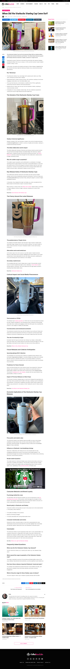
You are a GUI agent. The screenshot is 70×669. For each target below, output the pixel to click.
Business (22, 4)
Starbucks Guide (6, 10)
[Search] (67, 4)
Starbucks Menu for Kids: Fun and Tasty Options (34, 618)
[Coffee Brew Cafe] (8, 4)
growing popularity (25, 465)
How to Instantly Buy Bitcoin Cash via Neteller (33, 589)
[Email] (3, 67)
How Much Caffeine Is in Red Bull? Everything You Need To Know (61, 34)
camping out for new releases (19, 372)
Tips (49, 4)
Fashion (36, 4)
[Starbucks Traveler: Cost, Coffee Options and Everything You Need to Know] (12, 611)
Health (41, 4)
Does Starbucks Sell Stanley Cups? (16, 589)
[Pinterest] (3, 65)
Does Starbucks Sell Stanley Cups (19, 192)
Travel (52, 4)
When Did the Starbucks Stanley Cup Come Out (11, 578)
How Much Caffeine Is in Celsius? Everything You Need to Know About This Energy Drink (61, 41)
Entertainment (29, 4)
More (57, 4)
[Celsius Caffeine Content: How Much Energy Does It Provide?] (51, 48)
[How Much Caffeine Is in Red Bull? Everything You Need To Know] (51, 35)
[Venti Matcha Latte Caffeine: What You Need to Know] (51, 23)
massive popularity (19, 320)
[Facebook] (3, 57)
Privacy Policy (40, 662)
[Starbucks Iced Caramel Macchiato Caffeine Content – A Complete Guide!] (35, 629)
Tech (45, 4)
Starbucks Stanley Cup (17, 270)
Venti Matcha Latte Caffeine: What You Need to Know (60, 22)
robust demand (35, 264)
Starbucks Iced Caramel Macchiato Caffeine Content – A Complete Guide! (33, 637)
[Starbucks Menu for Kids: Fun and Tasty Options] (35, 611)
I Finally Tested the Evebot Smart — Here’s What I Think (17, 0)
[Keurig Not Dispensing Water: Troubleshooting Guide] (51, 29)
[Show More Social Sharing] (43, 20)
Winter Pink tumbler (27, 186)
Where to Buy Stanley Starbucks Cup (20, 346)
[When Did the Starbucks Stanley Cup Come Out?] (23, 36)
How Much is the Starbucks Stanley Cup (20, 388)
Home (18, 4)
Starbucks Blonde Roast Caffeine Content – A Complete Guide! (11, 637)
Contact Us (47, 662)
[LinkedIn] (3, 62)
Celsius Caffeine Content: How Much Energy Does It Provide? (60, 47)
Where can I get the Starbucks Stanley (19, 540)
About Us (22, 662)
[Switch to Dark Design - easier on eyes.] (66, 3)
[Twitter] (3, 60)
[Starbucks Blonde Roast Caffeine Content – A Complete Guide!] (12, 629)
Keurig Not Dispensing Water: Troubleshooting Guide (60, 28)
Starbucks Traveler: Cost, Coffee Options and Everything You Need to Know (11, 619)
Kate (6, 16)
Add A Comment (23, 643)
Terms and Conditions (30, 662)
